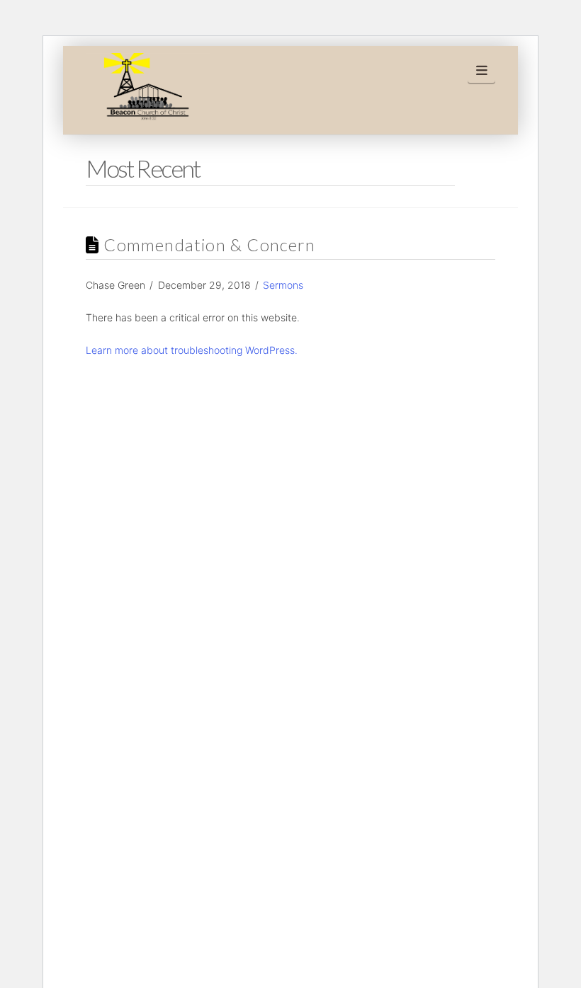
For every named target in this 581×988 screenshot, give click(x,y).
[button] (481, 71)
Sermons (283, 285)
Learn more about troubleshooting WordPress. (192, 350)
